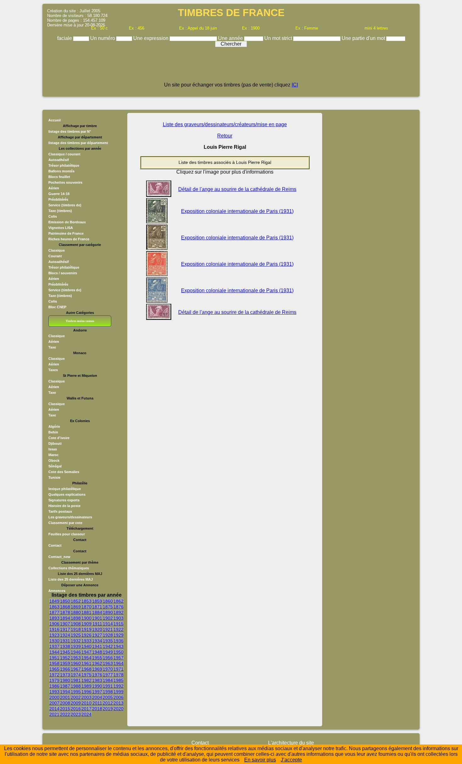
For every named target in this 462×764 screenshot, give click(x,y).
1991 (108, 686)
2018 (97, 708)
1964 (118, 663)
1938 (65, 646)
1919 (86, 629)
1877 (54, 612)
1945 (65, 652)
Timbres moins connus (80, 321)
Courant (55, 256)
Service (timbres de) (64, 205)
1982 (86, 680)
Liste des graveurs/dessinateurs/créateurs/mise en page (225, 124)
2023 (76, 714)
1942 (108, 646)
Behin (53, 432)
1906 (54, 623)
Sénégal (55, 466)
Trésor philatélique (63, 165)
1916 (54, 629)
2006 (118, 697)
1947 (86, 652)
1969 (97, 669)
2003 (86, 697)
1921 (108, 629)
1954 (86, 657)
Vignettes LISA (60, 228)
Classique (56, 250)
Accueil (54, 120)
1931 (65, 640)
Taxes (53, 370)
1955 (97, 657)
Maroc (53, 455)
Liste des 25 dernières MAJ (70, 579)
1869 (76, 606)
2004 (97, 697)
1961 (86, 663)
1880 (76, 612)
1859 (97, 601)
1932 (76, 640)
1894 (65, 618)
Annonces (56, 591)
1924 (65, 635)
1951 (54, 657)
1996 (86, 691)
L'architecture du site (291, 742)
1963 (108, 663)
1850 (65, 601)
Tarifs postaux (60, 511)
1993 (54, 691)
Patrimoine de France (66, 233)
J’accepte (291, 759)
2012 (108, 702)
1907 (65, 623)
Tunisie (54, 477)
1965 (54, 669)
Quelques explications (66, 494)
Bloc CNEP (57, 307)
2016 (76, 708)
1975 (86, 674)
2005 (108, 697)
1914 (108, 623)
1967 (76, 669)
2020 (118, 708)
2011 (97, 702)
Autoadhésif (58, 160)
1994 (65, 691)
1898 (76, 618)
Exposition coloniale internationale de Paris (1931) (237, 211)
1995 (76, 691)
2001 (65, 697)
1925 (76, 635)
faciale (65, 38)
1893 (54, 618)
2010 (86, 702)
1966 (65, 669)
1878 (65, 612)
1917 (65, 629)
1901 (97, 618)
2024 (86, 714)
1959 (65, 663)
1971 (118, 669)
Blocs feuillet (59, 177)
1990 (97, 686)
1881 (86, 612)
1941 (97, 646)
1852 (76, 601)
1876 (118, 606)
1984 (108, 680)
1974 (76, 674)
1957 (118, 657)
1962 (97, 663)
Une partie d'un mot (364, 38)
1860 (108, 601)
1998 (108, 691)
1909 (86, 623)
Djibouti (55, 443)
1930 (54, 640)
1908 (76, 623)
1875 (108, 606)
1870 (86, 606)
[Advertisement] (231, 67)
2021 (54, 714)
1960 (76, 663)
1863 (54, 606)
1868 (65, 606)
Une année (231, 38)
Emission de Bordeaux (67, 222)
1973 (65, 674)
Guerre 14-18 (58, 194)
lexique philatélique (64, 489)
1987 (65, 686)
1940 (86, 646)
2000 (54, 697)
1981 (76, 680)
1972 (54, 674)
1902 (108, 618)
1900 (86, 618)
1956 (108, 657)
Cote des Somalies (63, 472)
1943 (118, 646)
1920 (97, 629)
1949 (108, 652)
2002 (76, 697)
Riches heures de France (68, 239)
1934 (97, 640)
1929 (118, 635)
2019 (108, 708)
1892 (118, 612)
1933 (86, 640)
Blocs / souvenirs (62, 273)
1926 (86, 635)
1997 (97, 691)
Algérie (54, 426)
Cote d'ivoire (58, 438)
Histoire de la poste (64, 506)
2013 (118, 702)
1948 (97, 652)
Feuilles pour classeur (66, 534)
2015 (65, 708)
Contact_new (59, 557)
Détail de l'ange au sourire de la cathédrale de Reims (237, 189)
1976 (97, 674)
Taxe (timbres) (60, 211)
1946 (76, 652)
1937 (54, 646)
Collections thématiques (68, 568)
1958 (54, 663)
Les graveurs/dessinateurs (70, 517)
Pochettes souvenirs (65, 182)
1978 (118, 674)
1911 (97, 623)
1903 (118, 618)
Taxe (52, 347)
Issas (52, 449)
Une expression (151, 38)
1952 (65, 657)
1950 (118, 652)
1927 (97, 635)
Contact (55, 545)
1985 (118, 680)
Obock (53, 460)
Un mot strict (278, 38)
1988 (76, 686)
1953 (76, 657)
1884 (97, 612)
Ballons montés (61, 171)
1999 (118, 691)
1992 (118, 686)
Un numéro (103, 38)
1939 (76, 646)
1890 (108, 612)
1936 (118, 640)
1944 (54, 652)
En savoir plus (260, 759)
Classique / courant (64, 154)
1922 (118, 629)
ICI (295, 84)
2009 (76, 702)
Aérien (53, 188)
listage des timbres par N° (69, 131)
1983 (97, 680)
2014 (54, 708)
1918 (76, 629)
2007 (54, 702)
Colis (52, 216)
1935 (108, 640)
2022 (65, 714)
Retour (224, 135)
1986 (54, 686)
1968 (86, 669)
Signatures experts (64, 500)
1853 (86, 601)
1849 (54, 601)
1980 (65, 680)
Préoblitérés (58, 199)
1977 (108, 674)
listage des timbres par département (78, 143)
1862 (118, 601)
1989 (86, 686)
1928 (108, 635)
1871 (97, 606)
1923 (54, 635)
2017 (86, 708)
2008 (65, 702)
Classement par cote (65, 523)
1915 (118, 623)
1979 (54, 680)
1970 (108, 669)
